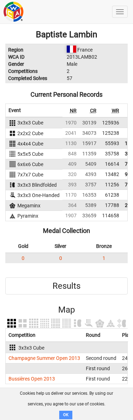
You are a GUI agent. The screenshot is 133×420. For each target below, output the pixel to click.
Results (66, 286)
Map (66, 310)
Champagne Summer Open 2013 (44, 358)
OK (65, 415)
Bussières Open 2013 (32, 379)
